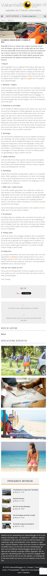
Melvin (21, 372)
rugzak (29, 78)
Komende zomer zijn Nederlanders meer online (23, 433)
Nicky (21, 404)
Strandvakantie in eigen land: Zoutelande (25, 490)
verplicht (36, 208)
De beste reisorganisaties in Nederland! (23, 401)
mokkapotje (14, 257)
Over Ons (39, 567)
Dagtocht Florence (18, 498)
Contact (30, 567)
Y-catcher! (26, 572)
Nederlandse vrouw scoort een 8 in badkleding (23, 465)
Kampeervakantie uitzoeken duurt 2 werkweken (23, 369)
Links (4, 570)
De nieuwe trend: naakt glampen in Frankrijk (23, 308)
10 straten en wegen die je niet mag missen (33, 16)
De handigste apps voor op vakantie (23, 524)
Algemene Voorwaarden (31, 570)
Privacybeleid (13, 570)
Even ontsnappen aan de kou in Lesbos (24, 515)
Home (3, 20)
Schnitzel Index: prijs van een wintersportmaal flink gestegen (23, 319)
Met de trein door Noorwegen (21, 506)
